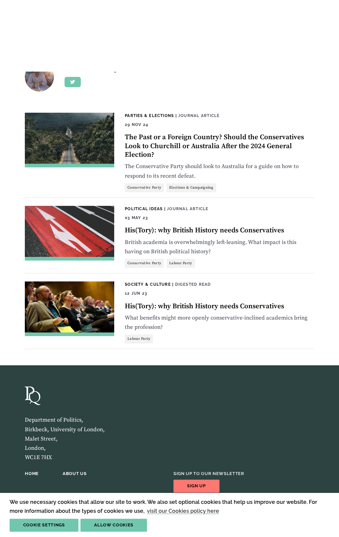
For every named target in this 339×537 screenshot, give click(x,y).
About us (74, 473)
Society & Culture (148, 284)
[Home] (32, 396)
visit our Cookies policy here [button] (183, 511)
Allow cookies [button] (113, 524)
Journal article (198, 115)
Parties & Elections (149, 115)
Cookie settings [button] (44, 524)
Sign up (196, 485)
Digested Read (193, 284)
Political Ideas (144, 208)
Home (32, 473)
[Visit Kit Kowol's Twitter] (73, 82)
